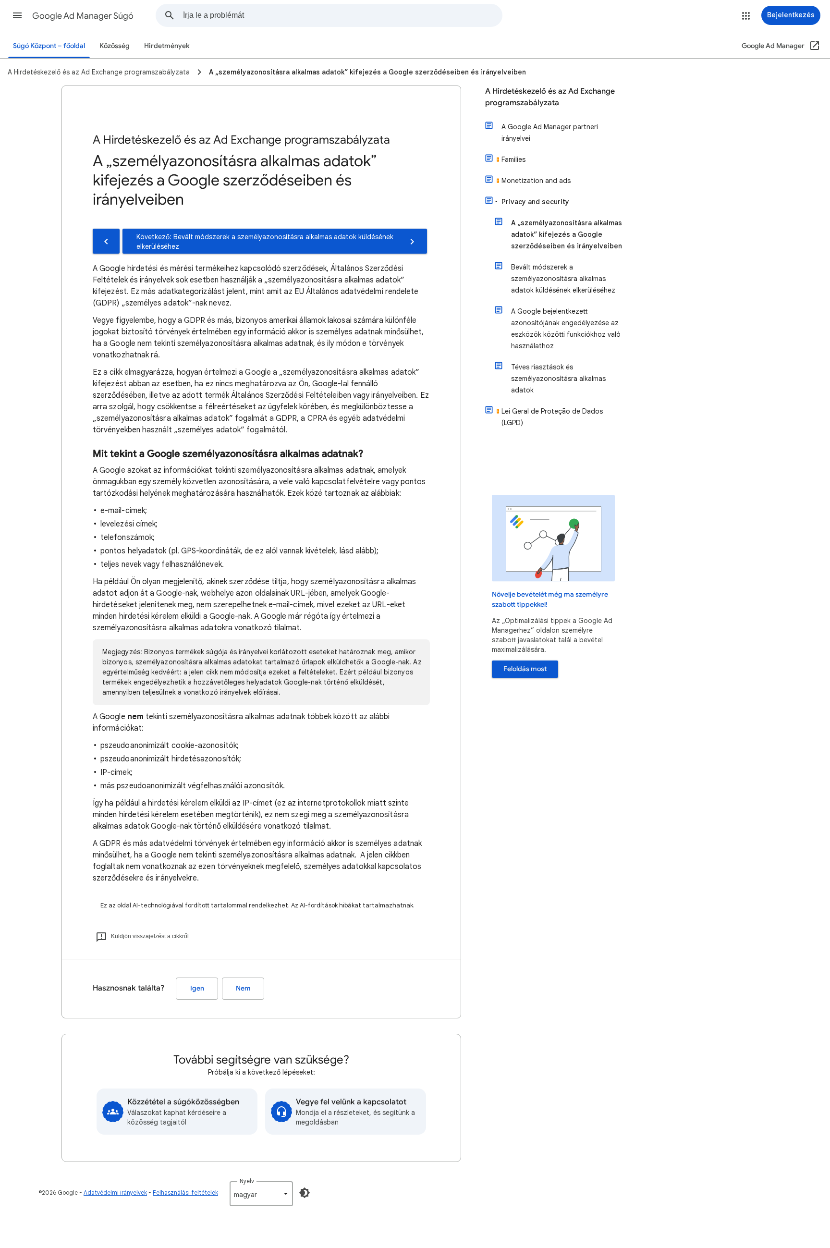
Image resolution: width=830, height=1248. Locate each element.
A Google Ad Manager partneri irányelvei (549, 132)
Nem (243, 988)
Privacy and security (535, 201)
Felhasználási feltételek (185, 1192)
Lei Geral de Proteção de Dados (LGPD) (552, 417)
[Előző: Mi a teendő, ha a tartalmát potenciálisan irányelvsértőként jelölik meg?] (106, 241)
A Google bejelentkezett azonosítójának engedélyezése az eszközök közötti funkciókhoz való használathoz (566, 328)
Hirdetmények (166, 46)
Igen (197, 988)
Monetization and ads (536, 180)
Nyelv (247, 1181)
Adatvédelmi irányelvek (115, 1192)
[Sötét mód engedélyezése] (304, 1192)
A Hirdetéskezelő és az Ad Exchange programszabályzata (550, 97)
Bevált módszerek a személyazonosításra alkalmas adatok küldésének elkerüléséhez (563, 278)
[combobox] (342, 15)
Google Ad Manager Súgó (83, 16)
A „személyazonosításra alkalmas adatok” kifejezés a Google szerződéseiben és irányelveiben (566, 234)
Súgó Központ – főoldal (49, 46)
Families (513, 159)
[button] (17, 15)
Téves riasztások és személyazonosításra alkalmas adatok (558, 378)
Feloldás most (525, 669)
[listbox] (261, 1193)
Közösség (114, 46)
